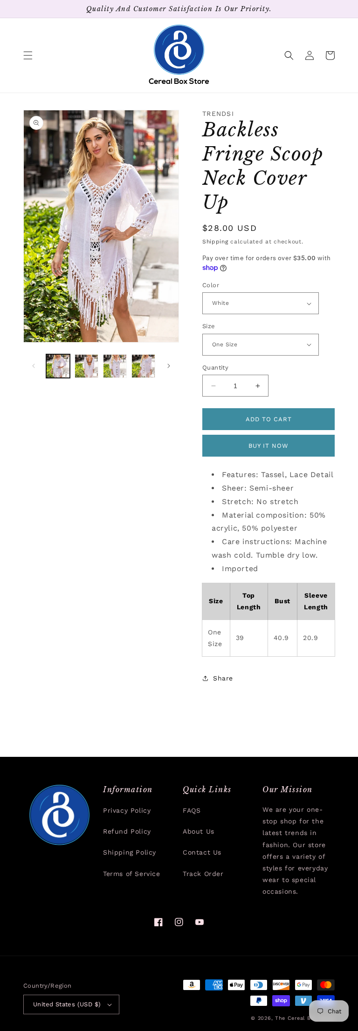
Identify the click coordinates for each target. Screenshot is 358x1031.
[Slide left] (33, 366)
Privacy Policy (127, 810)
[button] (28, 55)
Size (208, 326)
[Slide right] (168, 366)
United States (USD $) (67, 1004)
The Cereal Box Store (305, 1018)
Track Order (203, 873)
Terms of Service (131, 873)
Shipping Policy (129, 852)
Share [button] (223, 678)
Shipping (215, 241)
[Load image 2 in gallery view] (86, 366)
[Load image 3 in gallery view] (115, 366)
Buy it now (268, 445)
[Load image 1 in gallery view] (58, 366)
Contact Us (202, 852)
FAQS (191, 810)
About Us (198, 831)
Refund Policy (127, 831)
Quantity (215, 367)
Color (210, 285)
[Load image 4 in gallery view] (143, 366)
